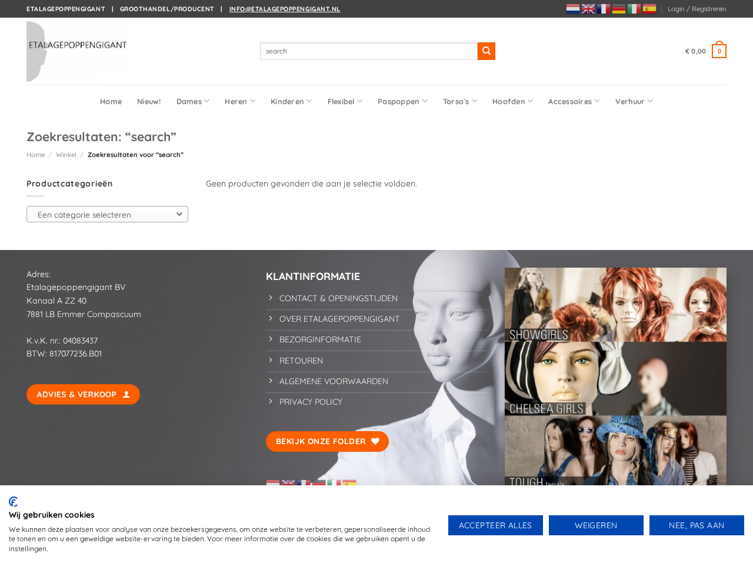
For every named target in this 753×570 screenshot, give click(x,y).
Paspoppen (398, 101)
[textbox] (104, 214)
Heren (236, 101)
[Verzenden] (486, 51)
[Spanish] (650, 8)
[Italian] (634, 8)
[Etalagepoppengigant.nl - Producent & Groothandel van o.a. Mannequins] (85, 51)
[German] (619, 8)
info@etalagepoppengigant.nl (285, 9)
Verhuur (630, 101)
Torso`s (456, 101)
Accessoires (570, 101)
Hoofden (508, 101)
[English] (589, 8)
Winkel (66, 155)
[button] (697, 9)
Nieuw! (149, 101)
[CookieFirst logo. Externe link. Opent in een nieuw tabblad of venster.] (13, 501)
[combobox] (107, 214)
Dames (189, 101)
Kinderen (287, 101)
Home (111, 101)
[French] (604, 8)
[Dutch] (573, 8)
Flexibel (341, 101)
